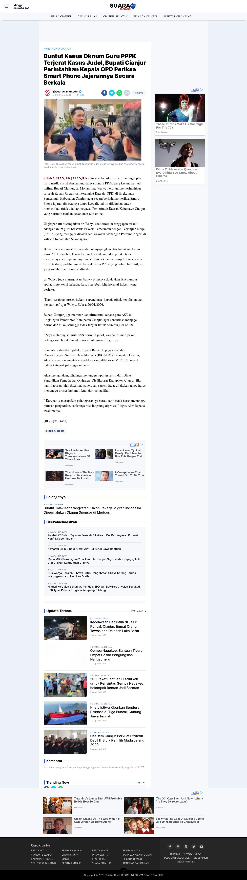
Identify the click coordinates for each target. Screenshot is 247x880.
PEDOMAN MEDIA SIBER (177, 857)
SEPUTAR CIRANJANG (177, 16)
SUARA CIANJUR (61, 16)
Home (47, 48)
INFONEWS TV (100, 854)
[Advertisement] (123, 31)
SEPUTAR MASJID (71, 863)
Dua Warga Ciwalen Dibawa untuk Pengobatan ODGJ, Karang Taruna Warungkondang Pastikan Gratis (92, 574)
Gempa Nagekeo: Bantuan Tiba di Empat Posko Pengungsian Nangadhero (116, 655)
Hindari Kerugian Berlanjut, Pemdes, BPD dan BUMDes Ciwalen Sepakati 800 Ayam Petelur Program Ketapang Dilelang (94, 588)
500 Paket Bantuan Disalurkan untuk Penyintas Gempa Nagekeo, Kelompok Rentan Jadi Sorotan (117, 683)
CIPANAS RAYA (87, 16)
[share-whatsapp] (119, 93)
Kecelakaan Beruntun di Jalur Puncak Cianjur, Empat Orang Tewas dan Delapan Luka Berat (114, 626)
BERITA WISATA (131, 850)
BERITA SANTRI (100, 850)
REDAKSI (175, 853)
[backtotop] (123, 871)
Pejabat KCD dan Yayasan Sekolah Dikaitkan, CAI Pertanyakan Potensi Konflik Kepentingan (93, 536)
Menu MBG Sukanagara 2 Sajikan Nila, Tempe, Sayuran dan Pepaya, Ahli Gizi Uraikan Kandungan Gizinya (94, 560)
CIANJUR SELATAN (115, 16)
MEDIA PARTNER (186, 861)
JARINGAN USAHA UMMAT (137, 854)
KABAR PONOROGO (42, 858)
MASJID (66, 858)
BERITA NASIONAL (102, 647)
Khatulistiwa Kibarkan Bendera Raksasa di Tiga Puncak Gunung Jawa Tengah (115, 711)
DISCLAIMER (201, 857)
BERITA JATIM (39, 850)
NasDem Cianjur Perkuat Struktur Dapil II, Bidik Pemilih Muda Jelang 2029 (117, 740)
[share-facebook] (104, 93)
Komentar (138, 92)
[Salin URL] (127, 93)
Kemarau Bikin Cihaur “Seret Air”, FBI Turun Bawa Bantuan (84, 549)
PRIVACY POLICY (191, 853)
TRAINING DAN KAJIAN (136, 863)
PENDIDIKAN (99, 858)
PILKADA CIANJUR (145, 16)
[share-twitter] (112, 93)
